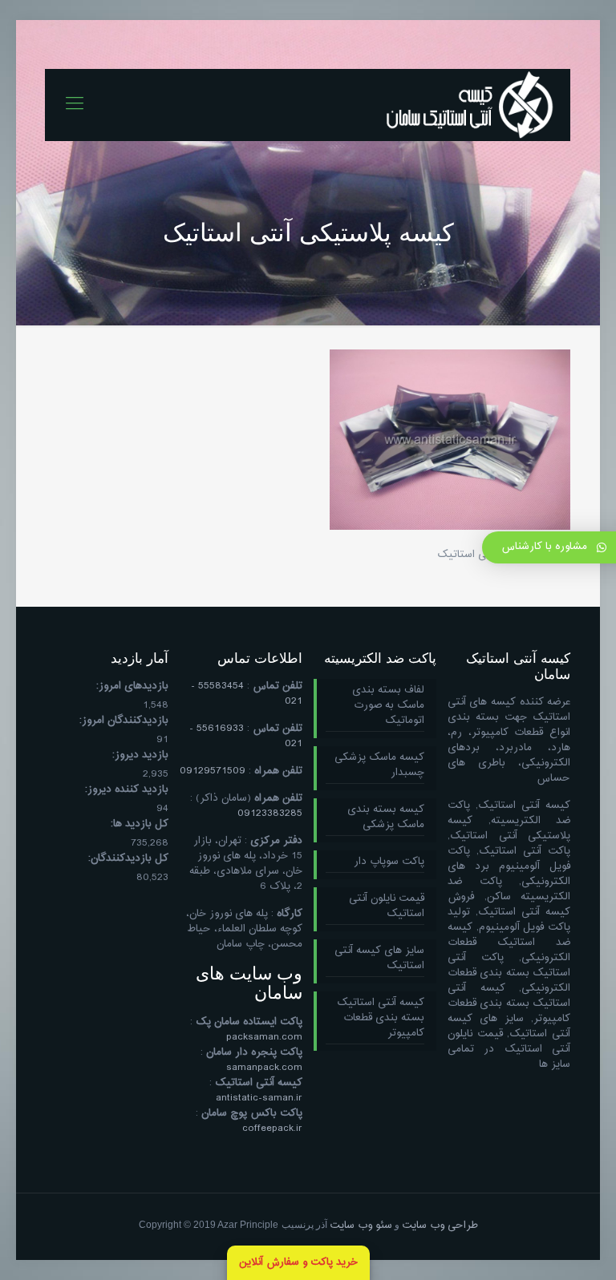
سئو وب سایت (361, 1225)
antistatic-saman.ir (259, 1098)
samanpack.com (264, 1067)
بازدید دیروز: (140, 755)
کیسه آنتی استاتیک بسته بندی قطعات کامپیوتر (380, 1018)
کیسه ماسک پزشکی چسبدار (379, 765)
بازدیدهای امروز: (132, 686)
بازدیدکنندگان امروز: (123, 721)
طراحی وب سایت (440, 1225)
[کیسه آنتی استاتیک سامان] (470, 105)
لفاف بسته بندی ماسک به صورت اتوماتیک (388, 706)
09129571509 (212, 771)
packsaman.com (264, 1037)
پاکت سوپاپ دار (389, 862)
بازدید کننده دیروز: (126, 789)
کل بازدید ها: (139, 824)
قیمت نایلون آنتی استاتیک (386, 907)
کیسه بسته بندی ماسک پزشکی (385, 818)
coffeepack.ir (272, 1128)
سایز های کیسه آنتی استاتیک (379, 959)
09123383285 (269, 813)
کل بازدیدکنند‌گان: (128, 858)
